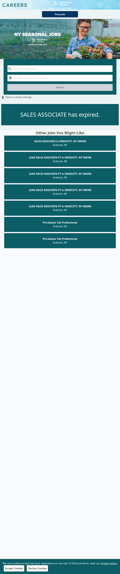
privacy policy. (109, 563)
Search (60, 87)
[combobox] (60, 68)
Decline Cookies (37, 568)
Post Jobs (60, 14)
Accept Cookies (14, 568)
